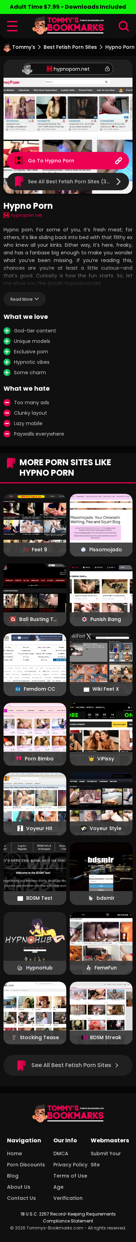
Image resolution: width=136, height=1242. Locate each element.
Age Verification (68, 1192)
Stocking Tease (39, 1037)
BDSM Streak (105, 1037)
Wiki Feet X (105, 688)
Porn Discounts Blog (26, 1170)
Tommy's (23, 47)
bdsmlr (106, 898)
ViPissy (105, 758)
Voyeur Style (105, 828)
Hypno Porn (59, 160)
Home (14, 1153)
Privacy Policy (70, 1164)
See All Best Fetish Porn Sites (71, 1065)
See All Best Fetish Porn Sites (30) (70, 181)
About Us (18, 1186)
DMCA (60, 1153)
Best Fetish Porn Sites (70, 47)
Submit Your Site (106, 1159)
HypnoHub (39, 967)
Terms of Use (70, 1175)
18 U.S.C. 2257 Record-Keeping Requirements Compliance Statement (68, 1217)
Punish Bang (105, 619)
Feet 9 (39, 549)
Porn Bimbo (39, 758)
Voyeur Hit (39, 828)
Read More (21, 299)
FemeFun (106, 967)
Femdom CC (39, 688)
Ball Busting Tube (39, 619)
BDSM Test (39, 898)
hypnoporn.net (72, 69)
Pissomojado (105, 549)
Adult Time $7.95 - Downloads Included (68, 7)
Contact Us (21, 1198)
